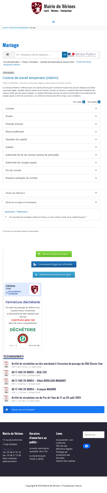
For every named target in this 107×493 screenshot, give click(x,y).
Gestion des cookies (65, 460)
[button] (51, 108)
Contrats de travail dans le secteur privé (57, 62)
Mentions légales (64, 448)
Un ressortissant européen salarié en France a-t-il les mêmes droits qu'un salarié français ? (48, 217)
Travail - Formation (30, 62)
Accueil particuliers (12, 62)
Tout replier (77, 102)
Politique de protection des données (63, 455)
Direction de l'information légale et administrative (21, 231)
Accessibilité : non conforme (64, 441)
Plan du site (61, 445)
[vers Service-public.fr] (82, 55)
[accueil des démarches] (7, 54)
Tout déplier (93, 102)
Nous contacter (10, 458)
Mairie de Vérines (59, 6)
